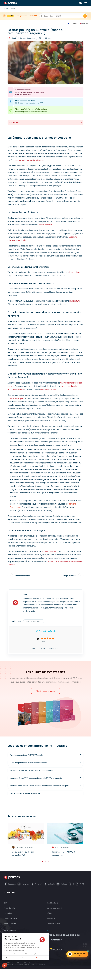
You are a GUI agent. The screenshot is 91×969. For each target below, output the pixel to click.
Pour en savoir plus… (48, 389)
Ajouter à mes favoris (47, 631)
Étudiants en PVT (53, 923)
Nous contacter (10, 931)
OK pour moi (41, 958)
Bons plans (8, 913)
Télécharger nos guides (45, 691)
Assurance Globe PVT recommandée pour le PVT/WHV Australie (36, 778)
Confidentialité (52, 903)
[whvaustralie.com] (54, 949)
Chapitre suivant (69, 576)
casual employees (16, 398)
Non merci (10, 958)
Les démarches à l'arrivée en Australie (25, 793)
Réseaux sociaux (10, 923)
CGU (5, 903)
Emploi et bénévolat (33, 621)
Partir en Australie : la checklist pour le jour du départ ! (31, 770)
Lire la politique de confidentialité (14, 950)
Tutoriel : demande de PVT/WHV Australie (26, 755)
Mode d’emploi (9, 908)
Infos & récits (11, 9)
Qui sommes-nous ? (54, 908)
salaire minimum (45, 224)
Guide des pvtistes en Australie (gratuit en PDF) (29, 762)
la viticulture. (74, 301)
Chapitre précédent (23, 576)
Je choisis (25, 958)
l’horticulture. (75, 272)
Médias (49, 913)
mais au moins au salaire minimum (29, 160)
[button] (4, 965)
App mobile (51, 918)
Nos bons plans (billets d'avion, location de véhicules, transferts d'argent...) (40, 785)
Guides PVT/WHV (10, 918)
